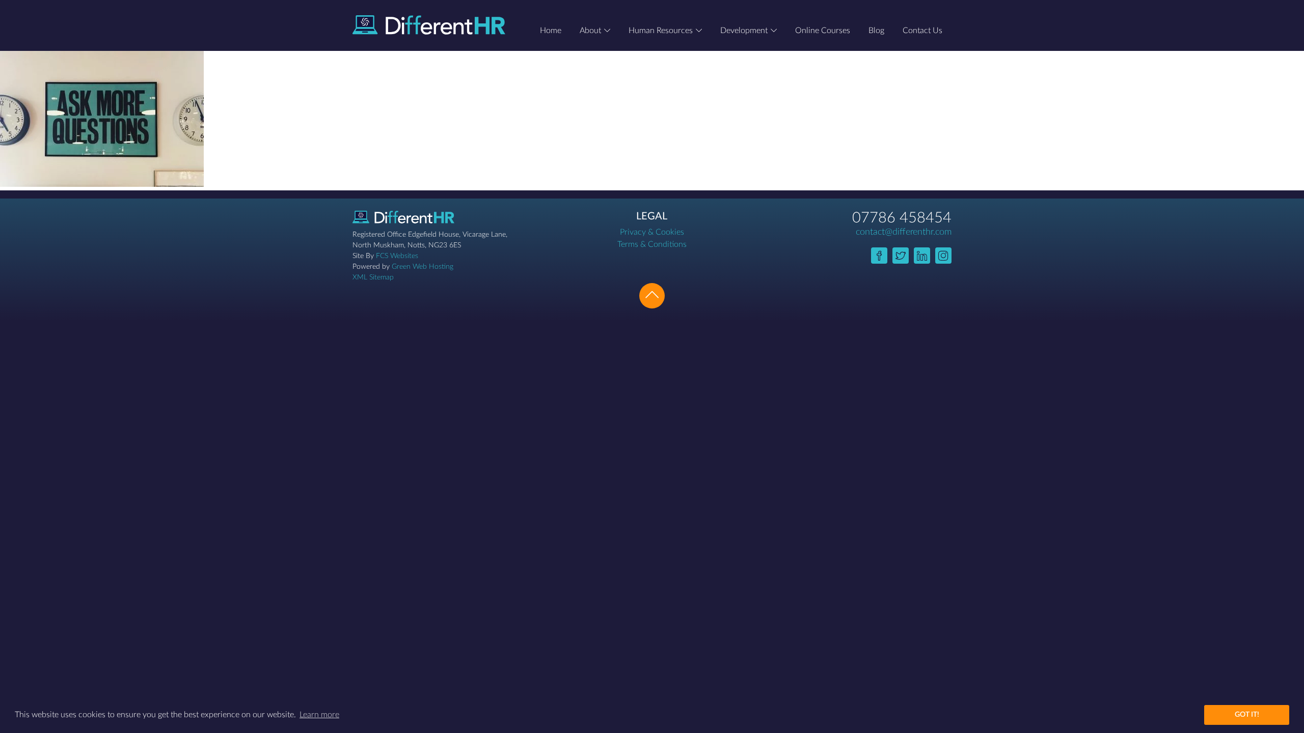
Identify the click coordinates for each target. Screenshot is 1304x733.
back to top (652, 295)
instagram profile (943, 255)
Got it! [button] (1247, 714)
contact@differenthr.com (904, 232)
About (590, 30)
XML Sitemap (373, 277)
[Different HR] (428, 25)
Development (744, 30)
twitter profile (900, 255)
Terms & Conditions (652, 244)
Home (550, 30)
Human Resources (661, 30)
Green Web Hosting (422, 266)
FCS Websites (397, 256)
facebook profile (879, 255)
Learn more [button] (319, 715)
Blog (876, 30)
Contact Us (922, 30)
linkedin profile (922, 255)
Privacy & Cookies (652, 232)
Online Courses (822, 30)
